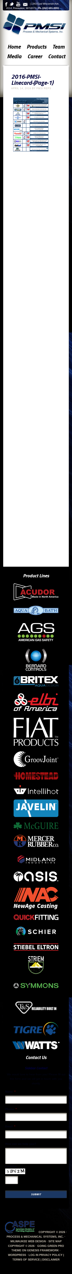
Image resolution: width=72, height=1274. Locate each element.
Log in (33, 1255)
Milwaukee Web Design (28, 1241)
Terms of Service (26, 1259)
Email (10, 1126)
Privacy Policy (50, 1255)
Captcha (11, 1166)
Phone (11, 1109)
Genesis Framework (43, 1250)
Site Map (55, 1241)
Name (10, 1091)
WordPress (17, 1255)
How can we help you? (20, 1143)
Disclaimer (51, 1259)
